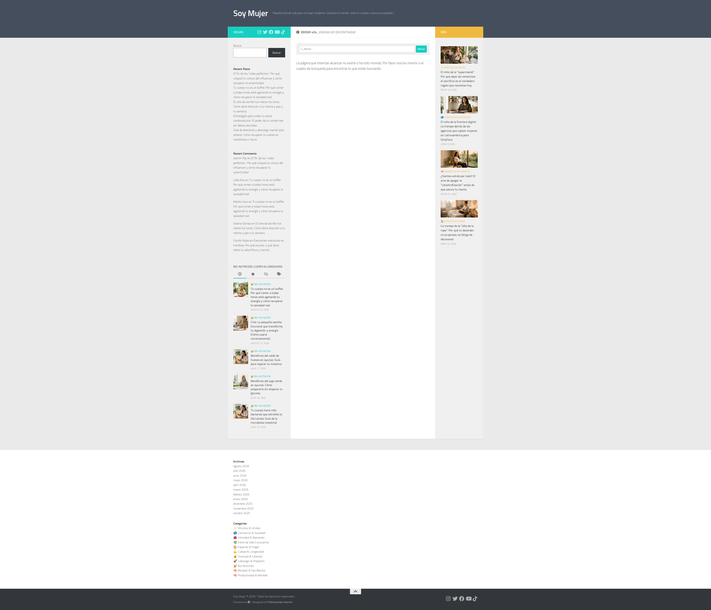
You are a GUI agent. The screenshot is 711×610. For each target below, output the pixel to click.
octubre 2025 (241, 513)
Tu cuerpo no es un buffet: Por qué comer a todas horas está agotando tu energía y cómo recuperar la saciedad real (258, 92)
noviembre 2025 (243, 508)
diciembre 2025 (242, 503)
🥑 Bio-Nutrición (261, 284)
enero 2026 (240, 499)
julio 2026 (239, 470)
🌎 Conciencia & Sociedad (455, 117)
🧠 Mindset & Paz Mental (455, 171)
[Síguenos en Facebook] (271, 32)
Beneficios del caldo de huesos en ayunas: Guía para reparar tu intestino (266, 360)
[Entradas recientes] (239, 274)
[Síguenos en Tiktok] (283, 32)
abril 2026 (239, 485)
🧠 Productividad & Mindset (250, 575)
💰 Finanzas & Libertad (247, 556)
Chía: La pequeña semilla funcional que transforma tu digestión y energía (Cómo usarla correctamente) (267, 330)
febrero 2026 (241, 494)
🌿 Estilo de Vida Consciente (251, 542)
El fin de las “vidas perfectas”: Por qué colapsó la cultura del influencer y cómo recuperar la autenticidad (257, 78)
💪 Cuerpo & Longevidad (248, 551)
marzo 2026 (240, 489)
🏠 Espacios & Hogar (453, 221)
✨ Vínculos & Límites (453, 67)
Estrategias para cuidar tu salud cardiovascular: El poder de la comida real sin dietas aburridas (258, 120)
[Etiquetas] (278, 274)
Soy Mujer (250, 13)
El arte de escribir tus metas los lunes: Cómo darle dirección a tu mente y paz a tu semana (258, 106)
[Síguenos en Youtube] (277, 32)
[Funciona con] (249, 602)
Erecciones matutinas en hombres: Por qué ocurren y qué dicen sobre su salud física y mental (258, 245)
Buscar (237, 45)
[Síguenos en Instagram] (259, 32)
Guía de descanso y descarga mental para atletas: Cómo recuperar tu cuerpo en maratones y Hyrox (258, 134)
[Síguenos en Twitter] (265, 32)
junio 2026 (239, 475)
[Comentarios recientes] (265, 274)
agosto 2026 (241, 466)
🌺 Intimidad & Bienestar (249, 537)
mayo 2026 (240, 480)
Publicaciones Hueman (280, 602)
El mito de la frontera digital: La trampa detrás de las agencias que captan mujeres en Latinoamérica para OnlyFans (459, 130)
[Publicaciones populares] (252, 274)
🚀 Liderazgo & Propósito (248, 561)
